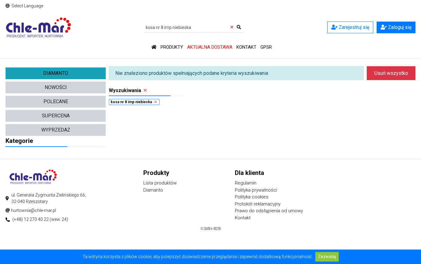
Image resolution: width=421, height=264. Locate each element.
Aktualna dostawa (209, 47)
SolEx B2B (212, 228)
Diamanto (153, 190)
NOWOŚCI (56, 87)
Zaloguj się (399, 27)
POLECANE (55, 101)
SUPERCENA (56, 116)
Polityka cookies (251, 197)
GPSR (266, 47)
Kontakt (246, 47)
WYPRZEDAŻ (55, 130)
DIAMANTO (55, 73)
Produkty (172, 47)
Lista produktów (160, 183)
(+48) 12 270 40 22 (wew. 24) (40, 219)
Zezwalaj (327, 256)
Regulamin (245, 183)
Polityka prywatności (256, 190)
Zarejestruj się (353, 27)
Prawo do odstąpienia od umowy (269, 210)
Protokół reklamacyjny (257, 204)
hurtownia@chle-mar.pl (33, 210)
